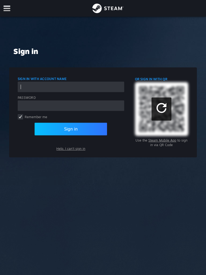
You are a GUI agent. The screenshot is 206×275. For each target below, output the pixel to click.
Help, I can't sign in (70, 149)
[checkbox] (20, 117)
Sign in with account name (42, 79)
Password (27, 98)
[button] (161, 109)
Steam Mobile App (162, 140)
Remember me (36, 117)
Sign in (71, 129)
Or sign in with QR (151, 79)
